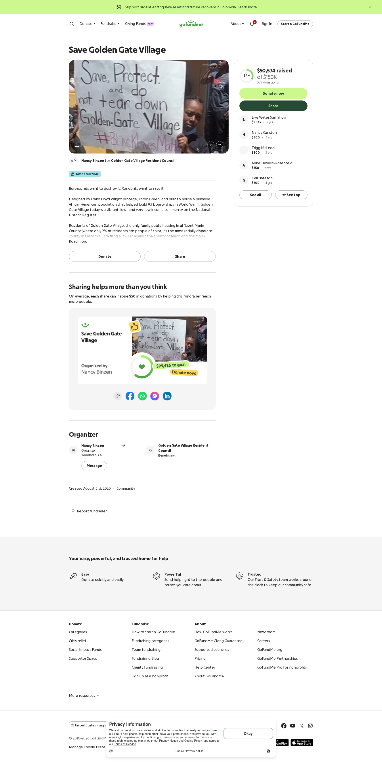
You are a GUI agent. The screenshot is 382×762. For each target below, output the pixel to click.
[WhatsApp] (142, 396)
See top (293, 195)
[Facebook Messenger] (154, 396)
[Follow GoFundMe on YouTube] (292, 725)
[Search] (71, 23)
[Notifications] (251, 23)
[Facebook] (130, 396)
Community (126, 488)
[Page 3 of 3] (84, 146)
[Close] (369, 7)
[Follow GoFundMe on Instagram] (310, 725)
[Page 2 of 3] (81, 146)
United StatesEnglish (92, 725)
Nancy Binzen (92, 446)
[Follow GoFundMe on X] (301, 725)
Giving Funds (139, 24)
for (127, 161)
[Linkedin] (167, 396)
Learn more (247, 7)
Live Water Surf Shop (269, 117)
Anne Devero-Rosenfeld (272, 163)
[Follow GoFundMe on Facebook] (283, 725)
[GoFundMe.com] (191, 24)
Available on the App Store (301, 742)
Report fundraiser (92, 511)
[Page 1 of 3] (77, 146)
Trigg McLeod (263, 148)
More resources (82, 696)
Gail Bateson (262, 178)
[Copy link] (117, 396)
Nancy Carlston (264, 133)
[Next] (219, 144)
